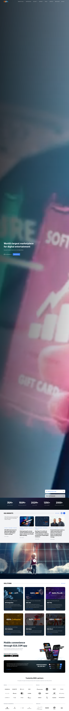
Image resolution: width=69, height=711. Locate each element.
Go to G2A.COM (8, 254)
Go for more (57, 513)
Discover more (16, 254)
